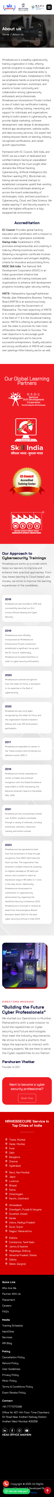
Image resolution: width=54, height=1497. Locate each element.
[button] (49, 7)
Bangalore (14, 1157)
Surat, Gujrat (16, 1226)
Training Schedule (12, 1325)
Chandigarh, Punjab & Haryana (25, 1209)
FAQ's (5, 1311)
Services (7, 1337)
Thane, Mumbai (17, 1139)
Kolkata (13, 1237)
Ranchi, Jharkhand (19, 1198)
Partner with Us (11, 1293)
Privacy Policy (10, 1375)
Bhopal (13, 1185)
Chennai (13, 1161)
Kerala (12, 1218)
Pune (12, 1148)
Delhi (11, 1152)
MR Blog (7, 1343)
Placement (8, 1299)
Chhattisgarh (16, 1194)
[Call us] (6, 1483)
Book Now (27, 1098)
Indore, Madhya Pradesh (22, 1222)
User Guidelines (11, 1369)
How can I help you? (18, 1491)
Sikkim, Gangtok (17, 1263)
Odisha (12, 1259)
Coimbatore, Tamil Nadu (21, 1242)
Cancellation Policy (13, 1357)
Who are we (9, 1288)
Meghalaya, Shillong (19, 1250)
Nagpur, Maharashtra (20, 1231)
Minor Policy (9, 1380)
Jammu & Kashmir (18, 1246)
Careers (6, 1305)
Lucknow (14, 1181)
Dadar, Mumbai (17, 1144)
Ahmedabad (15, 1205)
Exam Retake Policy (14, 1392)
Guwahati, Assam (18, 1213)
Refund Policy (10, 1363)
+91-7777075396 (12, 1406)
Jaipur (12, 1176)
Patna (12, 1189)
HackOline (8, 1331)
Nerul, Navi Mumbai (19, 1172)
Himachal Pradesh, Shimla (23, 1255)
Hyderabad (15, 1165)
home (5, 34)
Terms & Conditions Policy (17, 1386)
